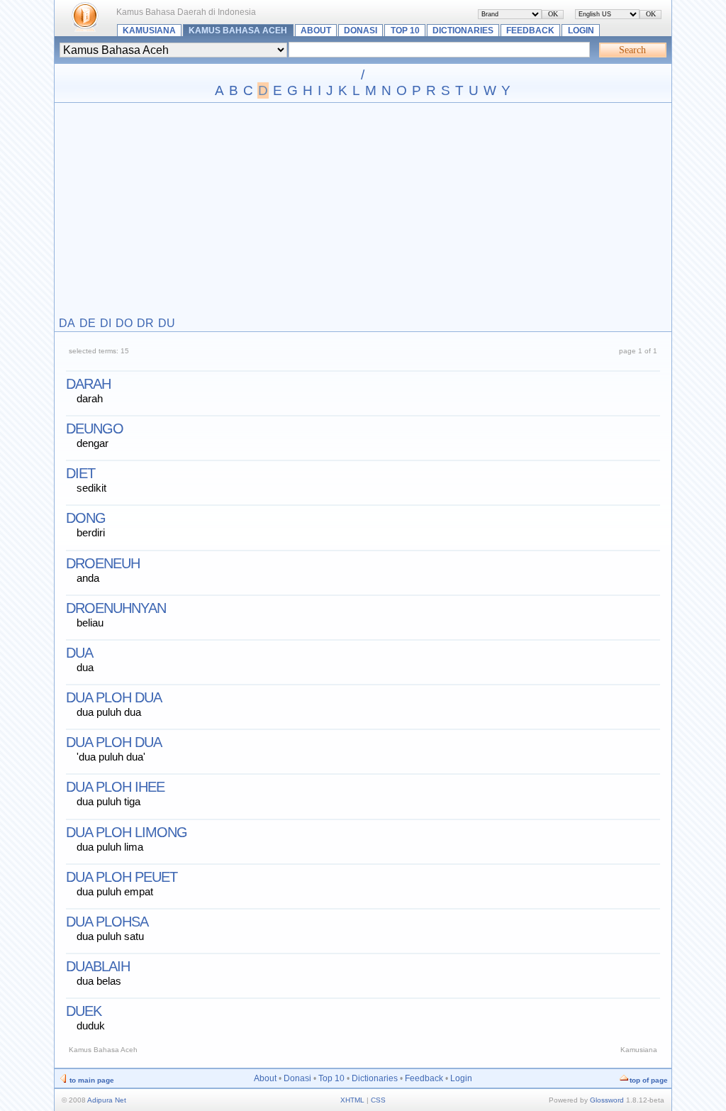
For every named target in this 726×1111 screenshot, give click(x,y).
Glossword (607, 1100)
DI (105, 323)
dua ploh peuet (121, 877)
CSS (378, 1100)
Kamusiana (149, 30)
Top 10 (405, 30)
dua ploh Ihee (115, 787)
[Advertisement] (363, 210)
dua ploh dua (114, 697)
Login (581, 30)
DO (124, 323)
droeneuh (103, 563)
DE (87, 323)
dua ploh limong (126, 832)
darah (88, 384)
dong (86, 518)
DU (166, 323)
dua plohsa (107, 921)
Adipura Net (106, 1100)
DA (67, 323)
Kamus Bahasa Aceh (238, 30)
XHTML (352, 1100)
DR (145, 323)
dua (79, 652)
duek (83, 1011)
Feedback (530, 30)
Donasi (360, 30)
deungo (94, 428)
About (316, 30)
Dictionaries (462, 30)
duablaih (98, 966)
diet (80, 473)
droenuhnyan (116, 608)
